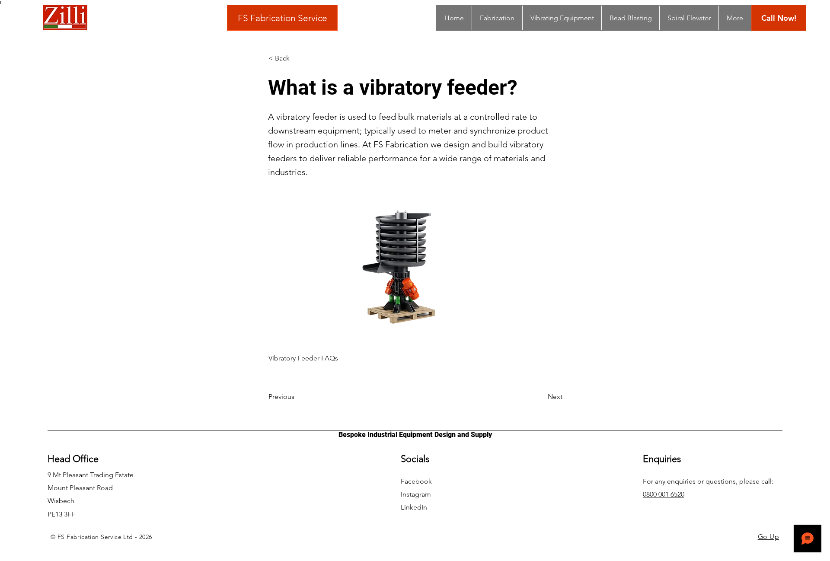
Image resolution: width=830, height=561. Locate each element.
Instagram (416, 494)
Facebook (416, 481)
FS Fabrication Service (282, 18)
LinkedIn (414, 507)
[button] (297, 58)
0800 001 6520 (663, 494)
